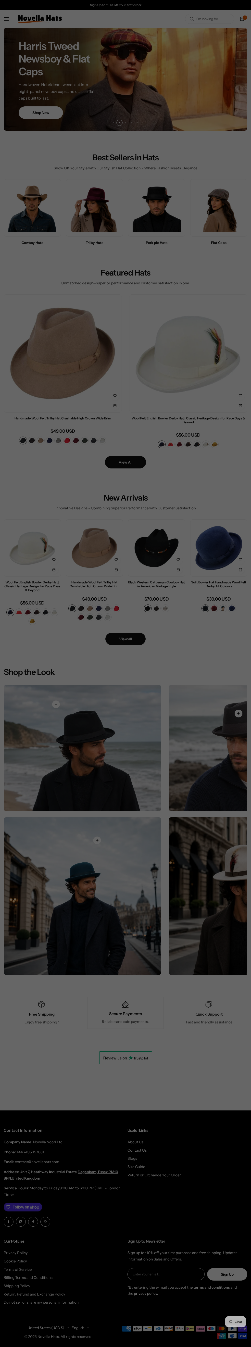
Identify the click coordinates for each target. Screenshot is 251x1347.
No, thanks (125, 715)
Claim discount (125, 690)
